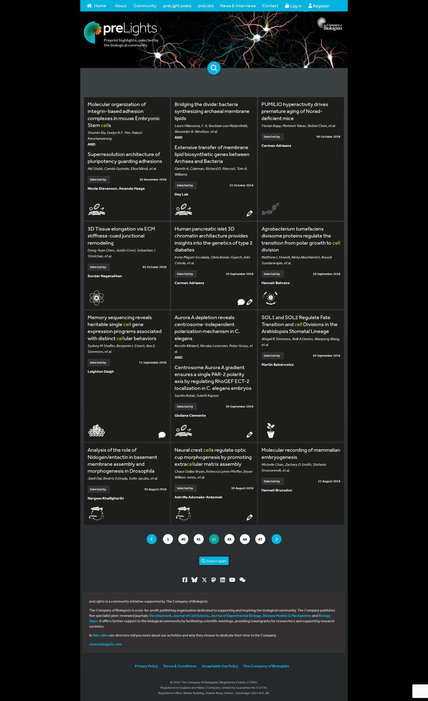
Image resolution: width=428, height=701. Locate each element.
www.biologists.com (105, 644)
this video (101, 635)
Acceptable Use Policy (220, 666)
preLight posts (177, 5)
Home (100, 5)
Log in (295, 5)
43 (231, 539)
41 (200, 539)
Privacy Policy (146, 666)
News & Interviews (238, 5)
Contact (270, 5)
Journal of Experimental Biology (235, 615)
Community (145, 5)
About (121, 5)
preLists (206, 5)
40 (184, 539)
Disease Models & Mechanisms (287, 615)
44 (246, 539)
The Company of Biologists (266, 666)
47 (261, 539)
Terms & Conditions (179, 666)
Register (320, 5)
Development (160, 615)
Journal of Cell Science (191, 615)
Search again (216, 560)
